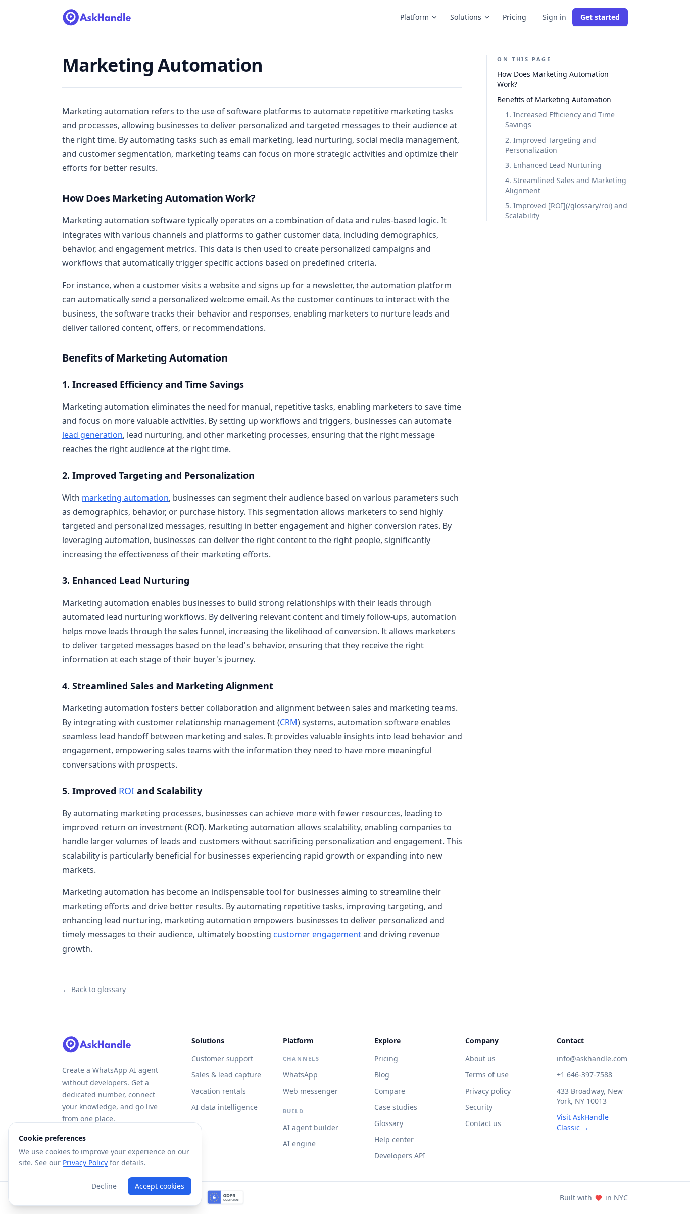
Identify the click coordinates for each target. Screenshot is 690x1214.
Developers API (399, 1155)
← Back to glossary (94, 989)
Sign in (554, 17)
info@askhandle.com (592, 1058)
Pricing (514, 17)
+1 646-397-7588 (584, 1075)
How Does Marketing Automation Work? (553, 79)
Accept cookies (159, 1186)
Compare (389, 1091)
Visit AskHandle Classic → (583, 1122)
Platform (414, 17)
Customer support (222, 1058)
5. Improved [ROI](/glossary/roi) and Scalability (566, 211)
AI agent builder (310, 1127)
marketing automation (125, 497)
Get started (600, 17)
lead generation (92, 434)
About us (480, 1058)
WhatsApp (300, 1075)
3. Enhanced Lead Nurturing (553, 165)
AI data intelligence (224, 1107)
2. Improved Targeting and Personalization (550, 145)
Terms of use (487, 1075)
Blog (381, 1075)
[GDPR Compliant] (225, 1198)
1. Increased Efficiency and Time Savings (560, 120)
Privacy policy (488, 1091)
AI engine (299, 1143)
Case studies (395, 1107)
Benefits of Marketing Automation (554, 100)
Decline (104, 1186)
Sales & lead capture (226, 1075)
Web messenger (310, 1091)
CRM (289, 722)
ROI (126, 791)
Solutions (465, 17)
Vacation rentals (218, 1091)
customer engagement (317, 934)
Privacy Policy (85, 1162)
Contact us (483, 1123)
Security (478, 1107)
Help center (394, 1139)
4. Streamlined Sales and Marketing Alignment (565, 186)
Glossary (388, 1123)
